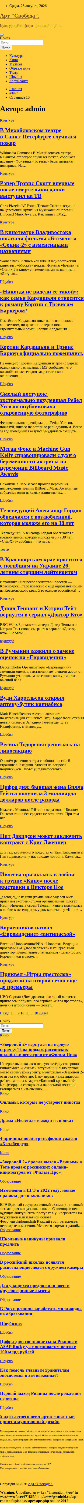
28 (36, 1013)
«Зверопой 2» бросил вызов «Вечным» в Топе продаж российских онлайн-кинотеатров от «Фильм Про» (41, 1167)
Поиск (5, 38)
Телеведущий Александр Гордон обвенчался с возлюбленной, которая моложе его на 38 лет (41, 516)
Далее (43, 1013)
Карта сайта (18, 81)
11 (27, 1013)
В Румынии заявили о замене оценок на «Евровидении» (37, 654)
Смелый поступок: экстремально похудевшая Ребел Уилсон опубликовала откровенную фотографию (41, 403)
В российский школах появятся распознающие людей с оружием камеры (41, 1265)
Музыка (15, 64)
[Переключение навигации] (2, 35)
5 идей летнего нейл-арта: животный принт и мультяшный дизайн (37, 1419)
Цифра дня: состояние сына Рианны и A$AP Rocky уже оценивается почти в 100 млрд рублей (38, 1346)
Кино (13, 60)
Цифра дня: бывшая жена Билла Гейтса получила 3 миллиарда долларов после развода (41, 793)
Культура (16, 56)
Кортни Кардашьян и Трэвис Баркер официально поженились (41, 350)
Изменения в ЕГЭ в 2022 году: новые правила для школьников (37, 1193)
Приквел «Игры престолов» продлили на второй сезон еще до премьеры (38, 980)
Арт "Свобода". (19, 16)
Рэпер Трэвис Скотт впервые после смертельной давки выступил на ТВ (37, 189)
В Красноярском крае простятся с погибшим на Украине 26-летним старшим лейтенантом (41, 565)
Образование (19, 68)
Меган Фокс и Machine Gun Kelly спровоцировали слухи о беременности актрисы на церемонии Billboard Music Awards (38, 461)
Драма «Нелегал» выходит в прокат (36, 1120)
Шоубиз (15, 77)
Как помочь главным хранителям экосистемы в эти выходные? (34, 1373)
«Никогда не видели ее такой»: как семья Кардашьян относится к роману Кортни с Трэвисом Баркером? (42, 301)
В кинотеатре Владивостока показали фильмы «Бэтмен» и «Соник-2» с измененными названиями (38, 241)
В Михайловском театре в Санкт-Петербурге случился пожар (38, 136)
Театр (13, 72)
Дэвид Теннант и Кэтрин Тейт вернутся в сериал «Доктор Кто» (41, 611)
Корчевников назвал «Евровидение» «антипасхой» (37, 930)
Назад (4, 1013)
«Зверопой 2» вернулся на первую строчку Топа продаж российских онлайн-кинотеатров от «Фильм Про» (38, 1049)
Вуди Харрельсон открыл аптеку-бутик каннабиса (32, 701)
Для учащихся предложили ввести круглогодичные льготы (35, 1288)
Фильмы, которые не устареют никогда (40, 1102)
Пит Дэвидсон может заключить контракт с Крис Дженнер (41, 839)
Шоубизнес (11, 1323)
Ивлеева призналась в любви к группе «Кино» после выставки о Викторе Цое (37, 880)
